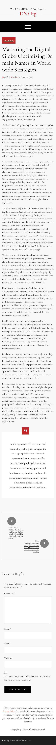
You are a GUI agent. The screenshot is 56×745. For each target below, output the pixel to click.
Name (7, 629)
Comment (9, 593)
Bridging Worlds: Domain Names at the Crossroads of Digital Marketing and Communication (16, 534)
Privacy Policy (9, 711)
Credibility (9, 40)
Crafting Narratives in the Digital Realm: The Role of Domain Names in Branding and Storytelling (31, 548)
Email (7, 643)
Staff (5, 77)
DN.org (28, 14)
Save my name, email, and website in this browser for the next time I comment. (27, 678)
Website (8, 658)
